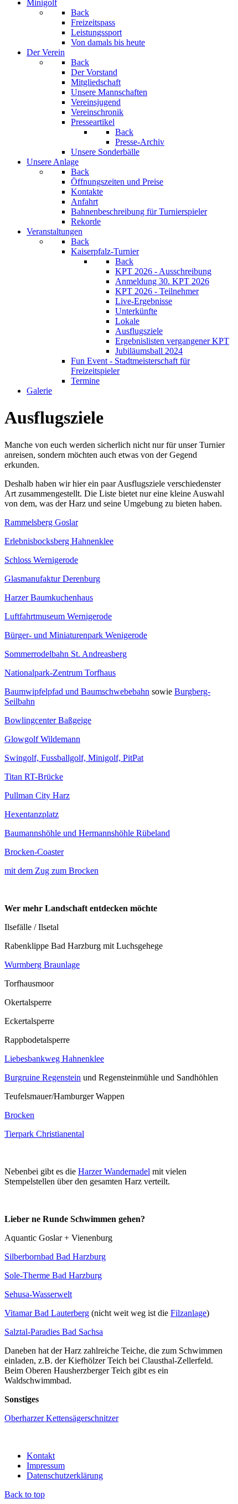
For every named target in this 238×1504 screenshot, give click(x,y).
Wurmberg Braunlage (42, 964)
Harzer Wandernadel (114, 1171)
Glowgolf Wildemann (42, 739)
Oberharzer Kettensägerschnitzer (61, 1418)
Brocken (19, 1115)
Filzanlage (188, 1313)
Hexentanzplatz (31, 814)
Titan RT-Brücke (33, 776)
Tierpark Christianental (44, 1134)
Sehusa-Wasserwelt (38, 1294)
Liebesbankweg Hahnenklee (54, 1058)
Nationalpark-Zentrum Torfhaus (60, 672)
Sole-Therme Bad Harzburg (53, 1275)
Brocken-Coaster (34, 852)
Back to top (24, 1494)
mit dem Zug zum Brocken (51, 870)
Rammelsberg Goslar (41, 522)
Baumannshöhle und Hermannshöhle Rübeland (87, 833)
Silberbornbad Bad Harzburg (55, 1256)
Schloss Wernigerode (41, 560)
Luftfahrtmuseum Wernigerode (58, 616)
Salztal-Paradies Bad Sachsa (53, 1331)
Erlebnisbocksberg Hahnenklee (58, 541)
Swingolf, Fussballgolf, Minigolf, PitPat (73, 758)
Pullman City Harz (37, 795)
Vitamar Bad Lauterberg (46, 1313)
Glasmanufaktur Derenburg (52, 578)
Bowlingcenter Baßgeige (47, 720)
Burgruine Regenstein (42, 1077)
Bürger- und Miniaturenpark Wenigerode (75, 635)
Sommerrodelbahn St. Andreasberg (65, 654)
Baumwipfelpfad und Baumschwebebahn (76, 691)
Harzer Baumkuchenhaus (48, 597)
